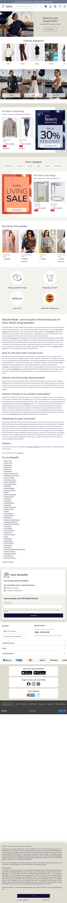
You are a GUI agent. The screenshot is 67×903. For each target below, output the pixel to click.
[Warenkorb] (64, 6)
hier (42, 857)
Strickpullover (8, 532)
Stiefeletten (7, 505)
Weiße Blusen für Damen (11, 524)
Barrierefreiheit (33, 704)
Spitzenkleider (8, 541)
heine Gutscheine (34, 447)
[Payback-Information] (62, 711)
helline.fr (21, 453)
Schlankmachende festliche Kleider (14, 549)
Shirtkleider (7, 499)
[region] (33, 873)
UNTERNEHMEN (7, 653)
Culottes (6, 511)
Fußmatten (19, 166)
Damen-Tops (8, 461)
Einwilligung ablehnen (23, 900)
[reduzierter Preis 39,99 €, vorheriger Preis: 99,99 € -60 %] (57, 192)
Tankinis (6, 492)
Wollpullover (8, 547)
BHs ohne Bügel (9, 543)
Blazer (6, 367)
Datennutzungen (53, 849)
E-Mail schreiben (10, 631)
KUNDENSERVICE (8, 643)
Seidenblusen (8, 539)
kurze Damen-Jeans (10, 480)
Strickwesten (8, 467)
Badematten (58, 166)
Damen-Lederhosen (10, 507)
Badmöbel (26, 403)
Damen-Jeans (8, 463)
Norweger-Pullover (10, 558)
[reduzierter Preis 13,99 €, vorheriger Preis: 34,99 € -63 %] (41, 192)
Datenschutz (23, 704)
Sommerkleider (8, 513)
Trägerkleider (8, 528)
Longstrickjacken (9, 503)
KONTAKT (5, 626)
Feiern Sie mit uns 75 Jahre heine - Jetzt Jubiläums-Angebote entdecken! (34, 1)
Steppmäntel (8, 465)
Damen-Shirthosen (9, 490)
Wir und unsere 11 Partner (9, 849)
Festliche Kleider (9, 515)
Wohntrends (13, 338)
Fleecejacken (8, 517)
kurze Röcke (7, 501)
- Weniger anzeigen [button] (8, 562)
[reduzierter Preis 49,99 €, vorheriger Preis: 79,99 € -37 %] (26, 127)
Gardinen (30, 166)
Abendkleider (51, 331)
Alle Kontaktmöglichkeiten (14, 636)
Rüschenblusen (8, 555)
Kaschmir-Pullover (9, 551)
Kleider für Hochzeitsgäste (12, 520)
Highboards (7, 469)
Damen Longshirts (9, 534)
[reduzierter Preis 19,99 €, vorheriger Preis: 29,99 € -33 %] (9, 127)
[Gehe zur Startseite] (9, 6)
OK (33, 896)
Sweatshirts (7, 526)
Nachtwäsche (8, 545)
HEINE (4, 648)
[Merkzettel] (60, 6)
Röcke (21, 358)
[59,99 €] (29, 241)
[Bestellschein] (55, 6)
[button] (3, 6)
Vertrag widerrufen (8, 704)
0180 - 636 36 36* (42, 632)
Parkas (6, 537)
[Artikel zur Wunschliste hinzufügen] (14, 120)
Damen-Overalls (9, 509)
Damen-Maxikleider (10, 494)
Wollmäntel (7, 486)
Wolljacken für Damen (10, 522)
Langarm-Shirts (9, 496)
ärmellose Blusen (9, 488)
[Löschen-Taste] (33, 6)
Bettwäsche (8, 166)
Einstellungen (46, 900)
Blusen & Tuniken (9, 477)
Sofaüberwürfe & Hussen (11, 475)
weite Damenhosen (10, 484)
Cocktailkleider (16, 369)
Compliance (49, 704)
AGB (17, 704)
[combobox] (28, 6)
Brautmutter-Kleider (10, 553)
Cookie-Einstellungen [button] (59, 704)
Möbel (39, 166)
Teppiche (47, 166)
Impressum (41, 704)
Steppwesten (8, 471)
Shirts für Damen (9, 530)
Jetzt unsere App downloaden (33, 669)
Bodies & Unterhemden (11, 473)
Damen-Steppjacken (10, 482)
